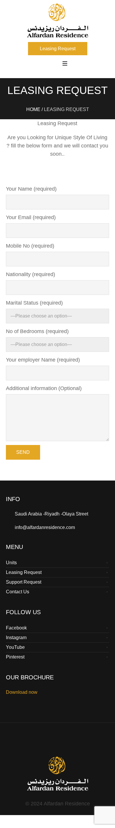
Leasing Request (24, 572)
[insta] (64, 743)
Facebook (16, 627)
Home (33, 109)
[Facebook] (51, 743)
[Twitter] (77, 743)
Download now (21, 692)
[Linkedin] (37, 743)
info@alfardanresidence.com (45, 527)
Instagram (16, 637)
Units (11, 562)
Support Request (23, 582)
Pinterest (15, 656)
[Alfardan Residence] (57, 21)
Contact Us (17, 591)
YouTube (15, 647)
